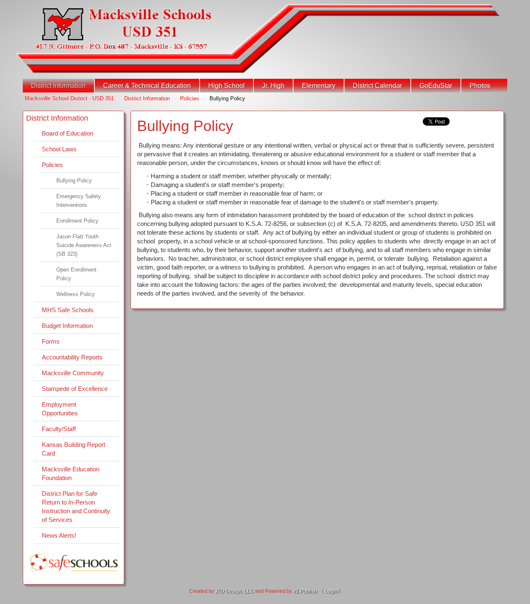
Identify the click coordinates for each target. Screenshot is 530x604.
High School (226, 85)
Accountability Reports (72, 357)
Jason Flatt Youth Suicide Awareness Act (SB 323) (83, 245)
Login (331, 591)
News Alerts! (59, 535)
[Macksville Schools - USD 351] (123, 28)
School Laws (59, 149)
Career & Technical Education (147, 85)
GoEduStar (435, 85)
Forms (51, 341)
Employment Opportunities (60, 409)
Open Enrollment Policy (76, 274)
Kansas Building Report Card (73, 449)
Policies (189, 98)
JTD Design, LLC (234, 591)
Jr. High (273, 85)
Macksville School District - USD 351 (69, 98)
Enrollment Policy (77, 221)
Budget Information (67, 325)
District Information (58, 85)
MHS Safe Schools (68, 309)
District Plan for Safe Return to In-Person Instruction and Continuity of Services (76, 506)
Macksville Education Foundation (70, 473)
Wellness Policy (75, 294)
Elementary (318, 85)
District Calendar (377, 85)
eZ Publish (305, 591)
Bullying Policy (74, 180)
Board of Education (67, 133)
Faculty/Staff (59, 428)
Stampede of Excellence (75, 388)
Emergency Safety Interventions (78, 200)
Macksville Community (73, 372)
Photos (480, 85)
